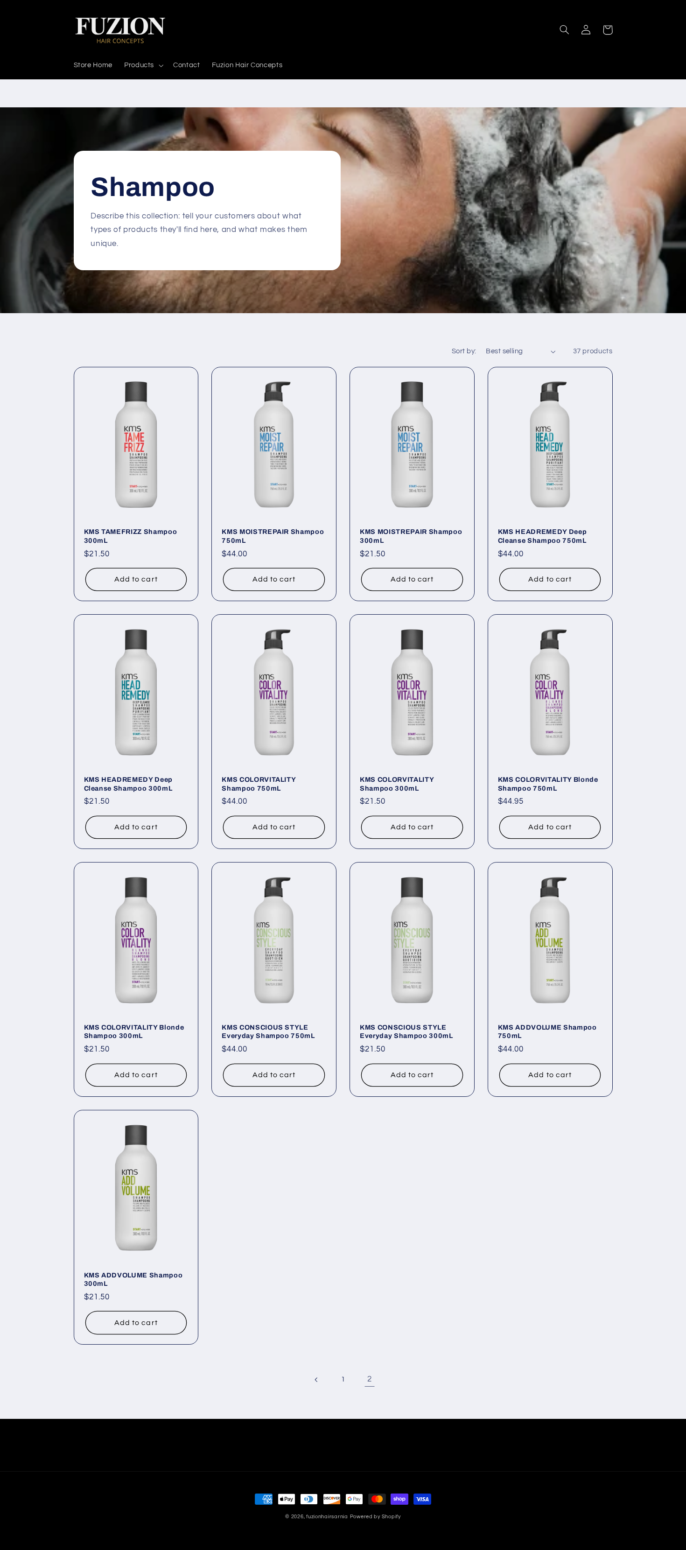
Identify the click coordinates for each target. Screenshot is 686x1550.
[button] (142, 65)
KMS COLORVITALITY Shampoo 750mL (258, 784)
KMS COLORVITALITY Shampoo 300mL (397, 784)
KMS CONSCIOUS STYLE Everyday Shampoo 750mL (268, 1031)
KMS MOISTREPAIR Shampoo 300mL (411, 536)
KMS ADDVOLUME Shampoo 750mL (547, 1031)
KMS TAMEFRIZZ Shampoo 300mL (130, 536)
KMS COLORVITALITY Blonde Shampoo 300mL (134, 1031)
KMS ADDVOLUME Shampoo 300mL (133, 1279)
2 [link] (369, 1379)
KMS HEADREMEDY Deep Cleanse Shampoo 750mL (542, 536)
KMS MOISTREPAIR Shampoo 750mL (273, 536)
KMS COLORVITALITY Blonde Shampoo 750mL (548, 784)
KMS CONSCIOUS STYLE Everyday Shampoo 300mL (406, 1031)
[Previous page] (316, 1379)
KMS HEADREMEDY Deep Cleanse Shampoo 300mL (128, 784)
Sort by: (464, 351)
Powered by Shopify (375, 1516)
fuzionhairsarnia (327, 1516)
